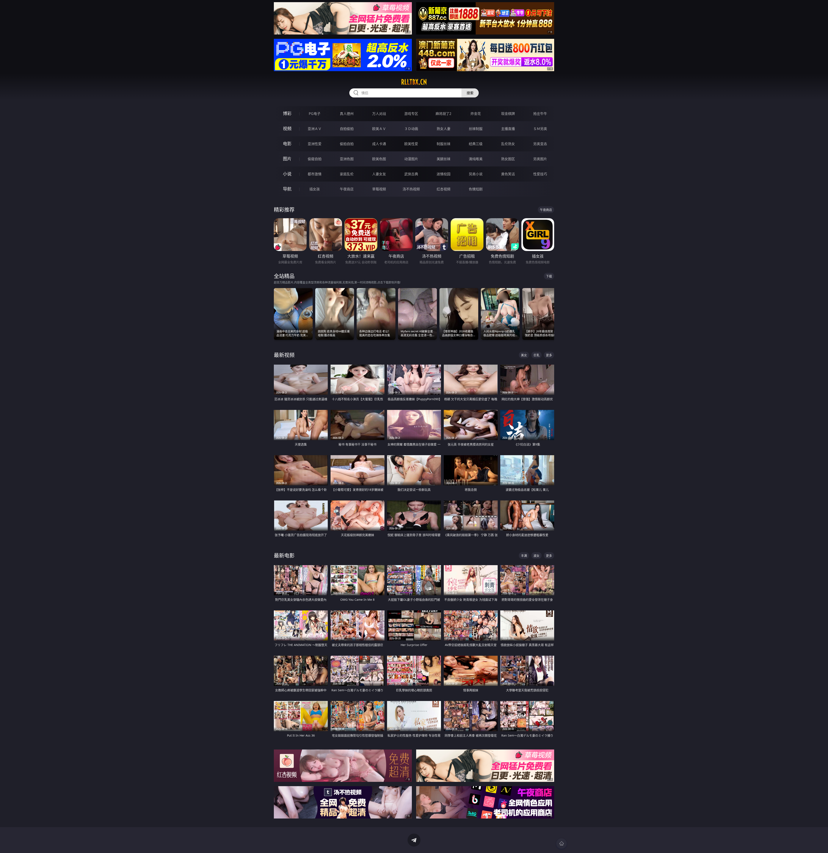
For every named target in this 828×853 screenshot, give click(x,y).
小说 (287, 174)
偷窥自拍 (314, 159)
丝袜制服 (476, 128)
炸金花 (475, 113)
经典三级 (476, 143)
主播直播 (508, 128)
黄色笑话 (508, 174)
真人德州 (347, 113)
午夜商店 (347, 189)
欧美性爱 (411, 143)
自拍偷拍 (347, 128)
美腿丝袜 (443, 159)
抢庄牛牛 (540, 113)
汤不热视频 (411, 189)
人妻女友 (379, 174)
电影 (287, 144)
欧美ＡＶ (379, 128)
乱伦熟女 (508, 143)
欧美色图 (379, 159)
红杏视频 (443, 189)
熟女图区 (508, 159)
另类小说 (476, 174)
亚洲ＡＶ (314, 128)
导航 (287, 189)
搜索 (470, 93)
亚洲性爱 (314, 143)
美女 (524, 355)
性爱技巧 (540, 174)
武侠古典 (411, 174)
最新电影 (284, 555)
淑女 (536, 556)
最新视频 (284, 354)
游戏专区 (411, 113)
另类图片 (540, 159)
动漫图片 (411, 159)
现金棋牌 (508, 113)
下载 (549, 276)
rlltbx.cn (414, 82)
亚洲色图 (347, 159)
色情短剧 (476, 189)
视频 (287, 129)
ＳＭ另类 (540, 128)
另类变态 (540, 143)
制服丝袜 (443, 143)
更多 (549, 355)
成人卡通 (379, 143)
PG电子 (314, 113)
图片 (287, 159)
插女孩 (314, 189)
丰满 (524, 556)
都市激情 (314, 174)
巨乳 (536, 355)
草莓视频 (379, 189)
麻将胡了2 (443, 113)
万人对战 (379, 113)
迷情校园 (443, 174)
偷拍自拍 (347, 143)
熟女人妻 (443, 128)
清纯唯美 (476, 159)
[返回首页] (561, 843)
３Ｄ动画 (411, 128)
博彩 (287, 113)
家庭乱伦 (347, 174)
